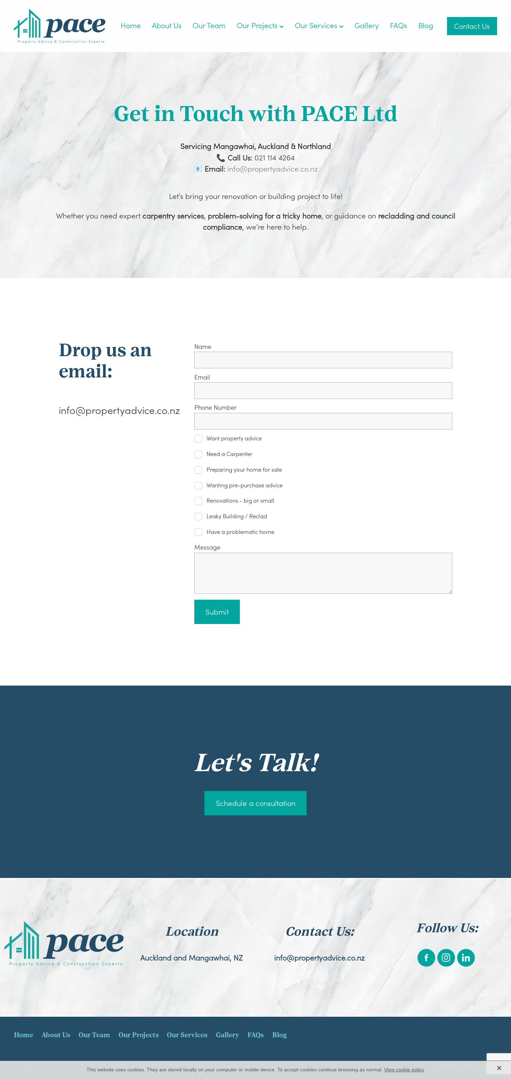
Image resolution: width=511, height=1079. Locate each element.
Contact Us (472, 26)
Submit (217, 612)
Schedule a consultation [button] (255, 803)
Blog (425, 25)
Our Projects (258, 25)
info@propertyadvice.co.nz (272, 168)
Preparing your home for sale (244, 469)
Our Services (317, 25)
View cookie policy (404, 1069)
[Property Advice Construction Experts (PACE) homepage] (62, 26)
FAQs (398, 25)
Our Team (209, 25)
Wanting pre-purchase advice (244, 485)
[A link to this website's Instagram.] (446, 958)
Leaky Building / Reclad (236, 516)
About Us (166, 25)
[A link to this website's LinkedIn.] (466, 958)
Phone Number (215, 408)
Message (207, 547)
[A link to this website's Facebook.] (426, 958)
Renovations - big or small (240, 500)
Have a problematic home (240, 532)
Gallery (367, 25)
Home (131, 25)
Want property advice (234, 438)
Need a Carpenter (229, 454)
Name (202, 347)
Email (202, 377)
